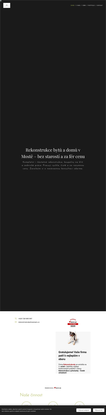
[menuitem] (73, 5)
